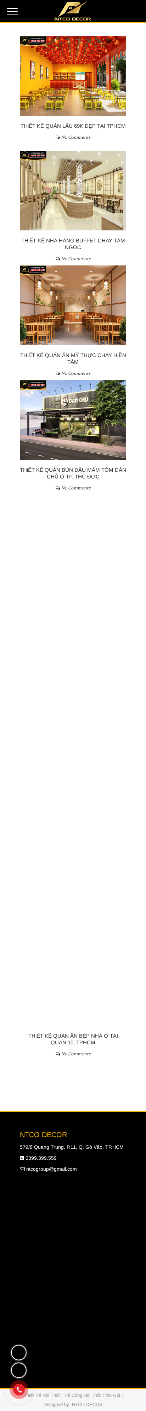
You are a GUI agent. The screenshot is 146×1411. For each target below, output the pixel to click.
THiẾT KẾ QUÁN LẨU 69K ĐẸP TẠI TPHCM (73, 126)
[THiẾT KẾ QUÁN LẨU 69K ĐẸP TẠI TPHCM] (73, 76)
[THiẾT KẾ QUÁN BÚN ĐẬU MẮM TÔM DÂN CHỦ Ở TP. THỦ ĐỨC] (73, 420)
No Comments (75, 137)
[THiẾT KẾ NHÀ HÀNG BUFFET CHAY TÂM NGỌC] (73, 190)
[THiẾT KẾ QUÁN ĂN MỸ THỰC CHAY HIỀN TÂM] (73, 305)
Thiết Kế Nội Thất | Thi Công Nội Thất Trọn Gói (72, 1395)
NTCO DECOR (87, 1404)
